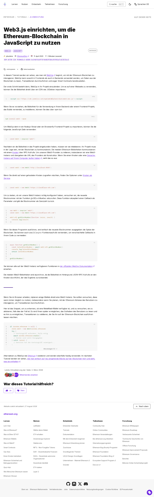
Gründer (66, 465)
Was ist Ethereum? (10, 430)
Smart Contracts (9, 447)
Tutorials (22, 17)
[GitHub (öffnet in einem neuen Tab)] (68, 484)
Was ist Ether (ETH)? (11, 434)
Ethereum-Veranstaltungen (102, 434)
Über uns (24, 489)
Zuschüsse (67, 447)
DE (143, 4)
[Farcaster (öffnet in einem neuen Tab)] (74, 484)
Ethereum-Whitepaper (130, 426)
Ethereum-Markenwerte (39, 489)
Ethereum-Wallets (10, 439)
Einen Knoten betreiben (12, 456)
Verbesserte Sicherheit (131, 434)
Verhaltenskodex (55, 489)
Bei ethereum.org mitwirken (103, 439)
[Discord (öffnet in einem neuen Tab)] (86, 484)
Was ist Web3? (9, 443)
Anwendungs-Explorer (41, 439)
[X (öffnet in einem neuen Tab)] (80, 484)
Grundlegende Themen (71, 452)
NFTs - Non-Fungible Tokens (44, 447)
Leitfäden (36, 426)
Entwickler (9, 17)
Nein (22, 390)
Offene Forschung (129, 446)
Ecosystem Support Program (104, 460)
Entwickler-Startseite (70, 426)
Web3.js (51, 75)
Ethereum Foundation (100, 452)
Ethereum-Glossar (10, 476)
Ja (10, 390)
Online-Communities (100, 430)
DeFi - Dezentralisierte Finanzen (45, 452)
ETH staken (37, 467)
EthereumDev (23, 56)
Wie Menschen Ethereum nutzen (16, 472)
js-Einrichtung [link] (37, 17)
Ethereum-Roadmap (129, 430)
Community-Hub (99, 426)
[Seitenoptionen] (17, 69)
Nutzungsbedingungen (95, 489)
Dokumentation (68, 434)
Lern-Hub (7, 426)
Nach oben (143, 406)
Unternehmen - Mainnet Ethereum (76, 460)
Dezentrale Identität (40, 463)
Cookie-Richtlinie (111, 489)
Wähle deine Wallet (40, 430)
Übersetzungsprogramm (102, 443)
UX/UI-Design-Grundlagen (73, 456)
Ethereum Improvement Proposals (134, 450)
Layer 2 (36, 472)
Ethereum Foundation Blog (103, 456)
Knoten (15, 152)
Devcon (96, 465)
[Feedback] (149, 492)
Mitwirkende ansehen (29, 375)
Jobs (66, 489)
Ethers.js (32, 356)
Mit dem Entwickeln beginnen (74, 439)
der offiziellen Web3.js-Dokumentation (77, 266)
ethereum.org (10, 414)
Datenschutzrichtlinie (77, 489)
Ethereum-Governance (130, 454)
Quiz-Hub (7, 467)
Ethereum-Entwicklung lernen (74, 443)
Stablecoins (37, 443)
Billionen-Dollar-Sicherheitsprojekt (135, 463)
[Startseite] (5, 4)
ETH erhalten (38, 434)
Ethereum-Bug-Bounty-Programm (105, 447)
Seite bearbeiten (28, 69)
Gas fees (7, 452)
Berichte (125, 459)
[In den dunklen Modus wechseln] (130, 4)
